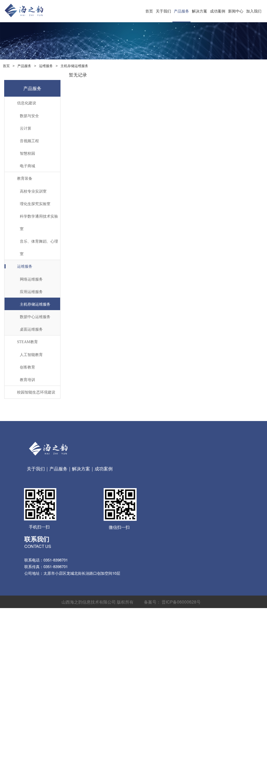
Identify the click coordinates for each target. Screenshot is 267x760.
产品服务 (181, 11)
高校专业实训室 (33, 191)
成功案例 (217, 11)
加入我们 (253, 11)
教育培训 (27, 379)
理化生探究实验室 (35, 203)
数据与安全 (29, 115)
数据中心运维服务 (35, 316)
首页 (149, 11)
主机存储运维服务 (35, 304)
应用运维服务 (31, 291)
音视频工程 (29, 140)
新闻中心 (235, 11)
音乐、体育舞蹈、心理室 (39, 247)
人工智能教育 (31, 354)
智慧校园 (27, 153)
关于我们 (163, 11)
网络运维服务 (31, 279)
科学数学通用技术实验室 (39, 222)
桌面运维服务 (31, 329)
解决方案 (199, 11)
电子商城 (27, 165)
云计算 (25, 128)
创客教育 (27, 367)
